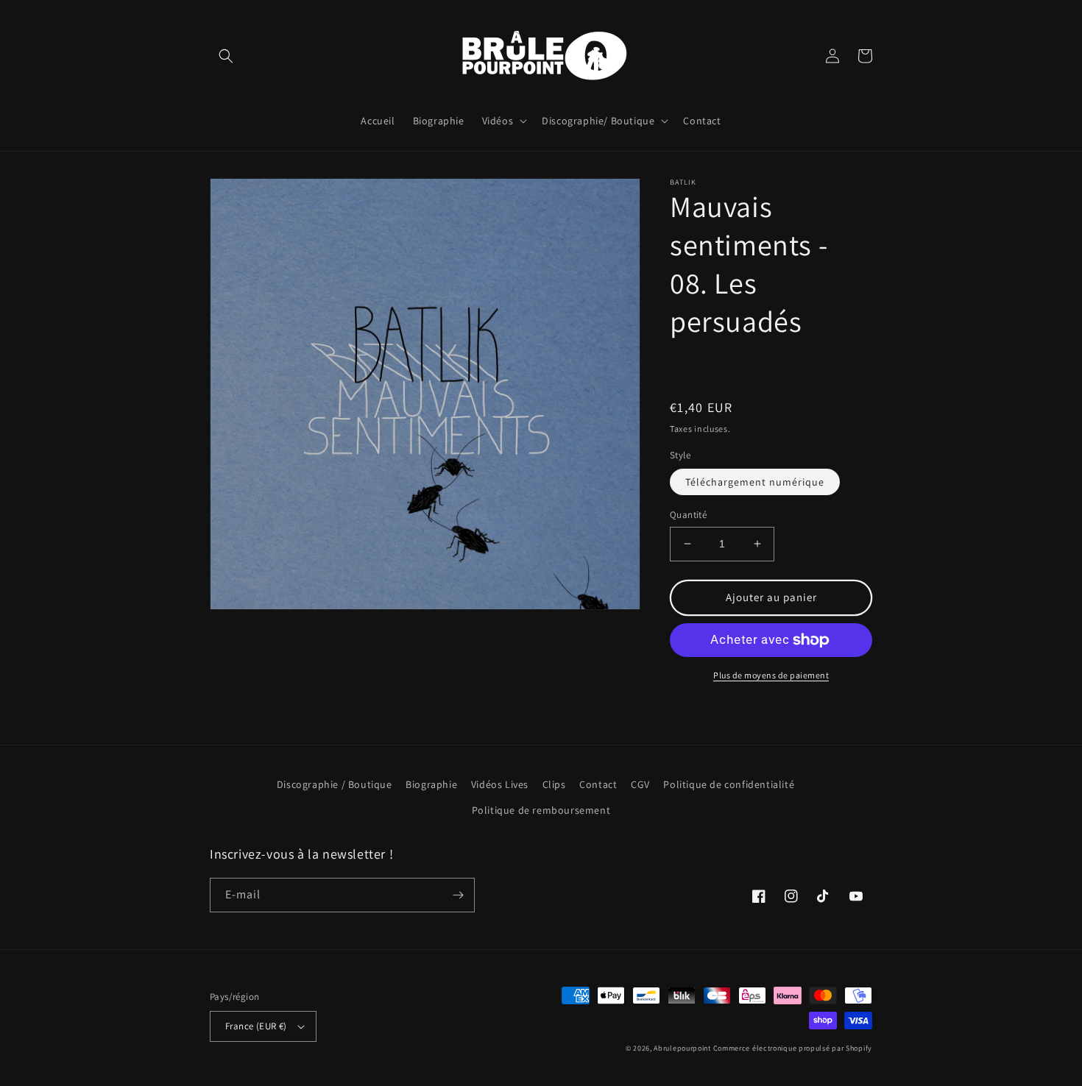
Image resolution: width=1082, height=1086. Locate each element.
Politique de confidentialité (728, 784)
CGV (640, 784)
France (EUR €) (256, 1026)
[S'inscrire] (458, 895)
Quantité (688, 514)
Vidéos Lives (499, 784)
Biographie (431, 784)
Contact (598, 784)
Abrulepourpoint (682, 1048)
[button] (226, 56)
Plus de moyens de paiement (771, 675)
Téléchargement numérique (754, 482)
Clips (554, 784)
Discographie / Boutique (334, 784)
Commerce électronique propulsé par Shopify (792, 1048)
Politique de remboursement (541, 810)
